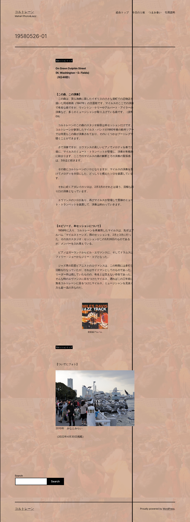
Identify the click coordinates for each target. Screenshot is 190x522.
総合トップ (122, 12)
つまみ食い (155, 12)
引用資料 (170, 12)
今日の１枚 (138, 12)
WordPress (168, 508)
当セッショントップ (64, 60)
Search (19, 475)
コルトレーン (24, 12)
